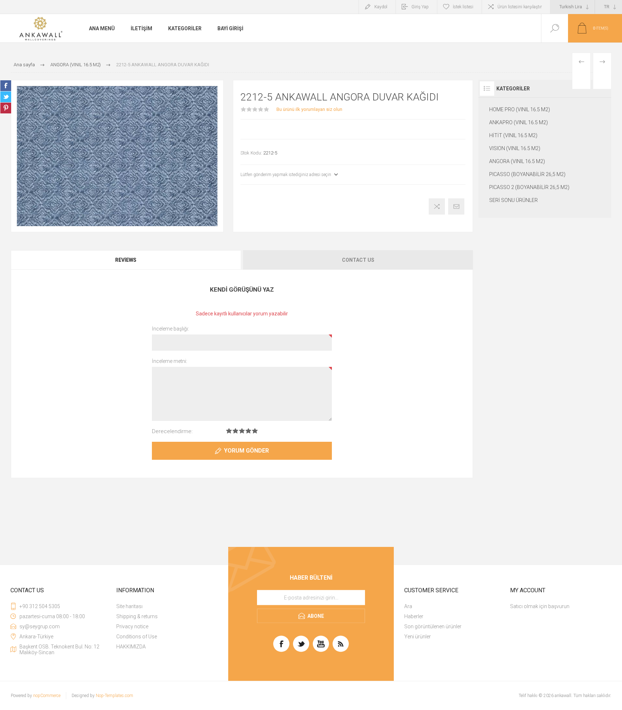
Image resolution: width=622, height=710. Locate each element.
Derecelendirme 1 (229, 430)
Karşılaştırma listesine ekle (437, 206)
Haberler (413, 616)
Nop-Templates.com (114, 695)
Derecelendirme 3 (242, 430)
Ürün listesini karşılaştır (519, 6)
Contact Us (358, 260)
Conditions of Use (136, 636)
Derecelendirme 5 (255, 430)
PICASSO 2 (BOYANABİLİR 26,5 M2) (529, 187)
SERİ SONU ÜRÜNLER (513, 200)
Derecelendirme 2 (235, 430)
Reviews (125, 260)
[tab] (126, 260)
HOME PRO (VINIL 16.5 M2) (519, 109)
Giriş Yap (420, 6)
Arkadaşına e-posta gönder (456, 206)
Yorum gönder (246, 450)
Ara (408, 606)
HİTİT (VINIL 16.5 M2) (513, 135)
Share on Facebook (5, 85)
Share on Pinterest (5, 108)
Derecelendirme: (172, 431)
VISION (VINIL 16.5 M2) (514, 148)
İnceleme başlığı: (170, 329)
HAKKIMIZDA (131, 647)
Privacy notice (132, 626)
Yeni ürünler (417, 636)
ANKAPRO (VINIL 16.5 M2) (518, 122)
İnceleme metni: (169, 361)
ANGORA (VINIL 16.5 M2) (517, 161)
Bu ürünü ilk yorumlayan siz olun (309, 109)
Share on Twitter (5, 96)
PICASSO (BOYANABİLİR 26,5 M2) (527, 174)
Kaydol (380, 6)
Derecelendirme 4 (248, 430)
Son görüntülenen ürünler (432, 626)
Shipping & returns (137, 616)
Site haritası (129, 606)
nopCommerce (46, 695)
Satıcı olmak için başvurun (539, 606)
